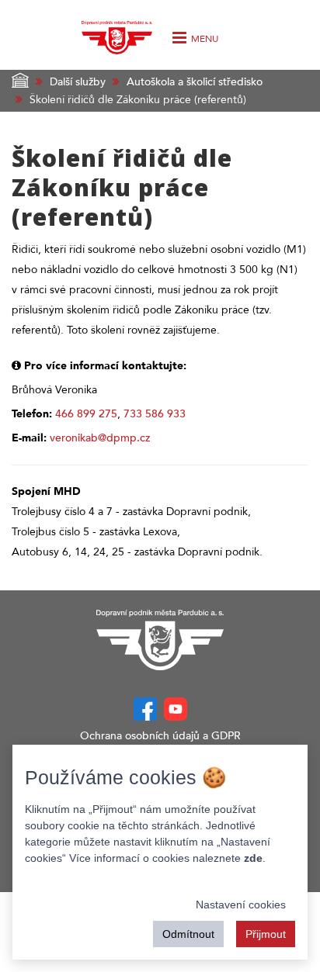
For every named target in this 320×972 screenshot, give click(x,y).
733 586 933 (154, 413)
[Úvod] (117, 33)
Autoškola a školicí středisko (195, 81)
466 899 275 (86, 413)
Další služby (78, 81)
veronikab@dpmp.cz (100, 438)
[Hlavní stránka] (160, 640)
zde (253, 858)
